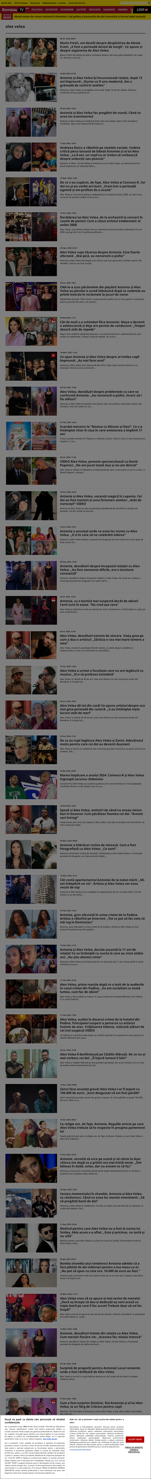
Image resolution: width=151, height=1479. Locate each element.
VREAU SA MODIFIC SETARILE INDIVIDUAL (134, 1449)
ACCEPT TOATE (135, 1439)
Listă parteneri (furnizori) (80, 1450)
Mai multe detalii (50, 1439)
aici (52, 1460)
